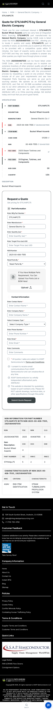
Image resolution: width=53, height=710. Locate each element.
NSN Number (12, 251)
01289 (44, 138)
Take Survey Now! (9, 555)
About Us (6, 572)
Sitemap (5, 587)
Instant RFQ (6, 580)
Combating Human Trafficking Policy (16, 612)
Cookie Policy (7, 605)
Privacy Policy (7, 601)
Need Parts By (13, 260)
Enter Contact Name (15, 302)
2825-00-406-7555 (25, 125)
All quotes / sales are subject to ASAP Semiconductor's (27, 360)
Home (4, 12)
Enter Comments (13, 348)
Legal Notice (7, 660)
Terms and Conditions (35, 362)
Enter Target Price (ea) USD (17, 241)
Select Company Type (15, 320)
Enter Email (12, 339)
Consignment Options (10, 667)
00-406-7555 (31, 144)
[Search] (43, 4)
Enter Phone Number (15, 330)
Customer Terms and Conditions (15, 629)
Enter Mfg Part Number (16, 213)
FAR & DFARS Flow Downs (12, 664)
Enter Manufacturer (15, 223)
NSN (12, 12)
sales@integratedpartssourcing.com (19, 518)
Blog (4, 584)
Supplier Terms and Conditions (14, 626)
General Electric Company (28, 12)
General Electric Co (39, 118)
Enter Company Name (15, 311)
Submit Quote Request (21, 400)
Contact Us (6, 576)
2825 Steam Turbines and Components (29, 151)
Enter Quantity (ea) (14, 232)
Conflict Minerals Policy (11, 608)
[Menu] (48, 4)
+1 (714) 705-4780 (12, 522)
